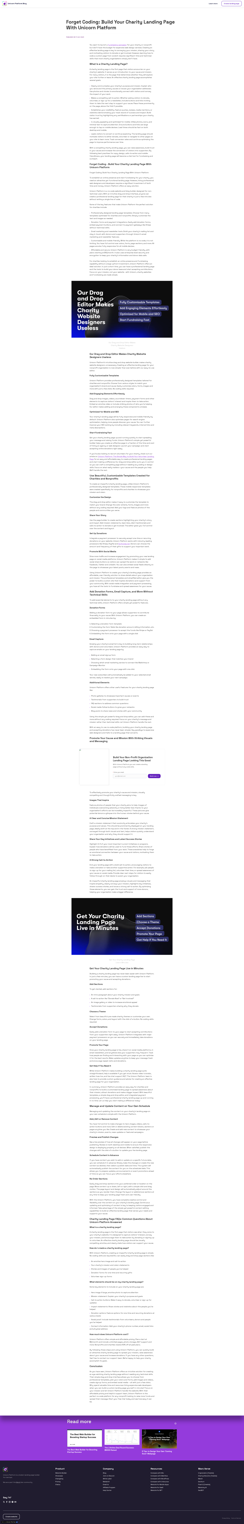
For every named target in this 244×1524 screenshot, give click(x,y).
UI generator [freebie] (206, 1473)
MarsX (18, 1482)
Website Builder (61, 1473)
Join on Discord (108, 1476)
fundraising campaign (117, 45)
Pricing (57, 1482)
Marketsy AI (202, 1487)
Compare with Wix (157, 1473)
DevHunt (201, 1482)
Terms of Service (236, 1518)
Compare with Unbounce (160, 1482)
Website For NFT (156, 1490)
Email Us (106, 1484)
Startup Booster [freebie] (207, 1476)
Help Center (107, 1490)
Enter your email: (118, 772)
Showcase (59, 1476)
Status (57, 1484)
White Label (107, 1479)
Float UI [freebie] (204, 1484)
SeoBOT (201, 1490)
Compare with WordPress (160, 1479)
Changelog (59, 1479)
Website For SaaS (157, 1487)
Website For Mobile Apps (160, 1484)
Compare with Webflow (159, 1476)
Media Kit (106, 1482)
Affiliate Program (109, 1487)
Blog (104, 1473)
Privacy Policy (226, 1518)
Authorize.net (124, 544)
